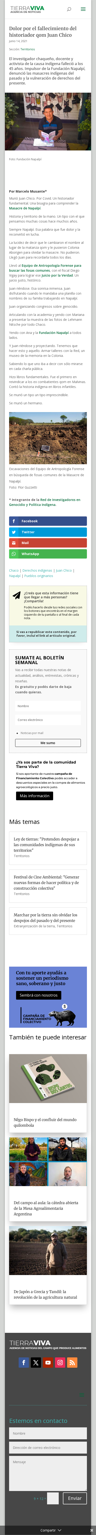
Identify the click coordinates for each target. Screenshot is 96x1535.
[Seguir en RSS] (72, 1362)
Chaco (14, 570)
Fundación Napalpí (54, 332)
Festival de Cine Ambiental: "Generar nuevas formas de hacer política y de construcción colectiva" (46, 883)
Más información (34, 795)
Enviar (75, 1498)
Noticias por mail (32, 733)
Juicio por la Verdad (57, 275)
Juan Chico (64, 570)
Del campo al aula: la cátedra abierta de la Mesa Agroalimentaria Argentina (46, 1208)
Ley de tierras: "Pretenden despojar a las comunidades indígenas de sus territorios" (46, 845)
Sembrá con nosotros (39, 995)
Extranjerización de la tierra (34, 926)
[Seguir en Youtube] (48, 1362)
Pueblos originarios (38, 576)
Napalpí (15, 576)
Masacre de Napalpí (25, 208)
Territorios (28, 49)
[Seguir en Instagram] (60, 1362)
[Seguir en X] (36, 1362)
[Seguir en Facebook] (24, 1362)
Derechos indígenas (37, 570)
